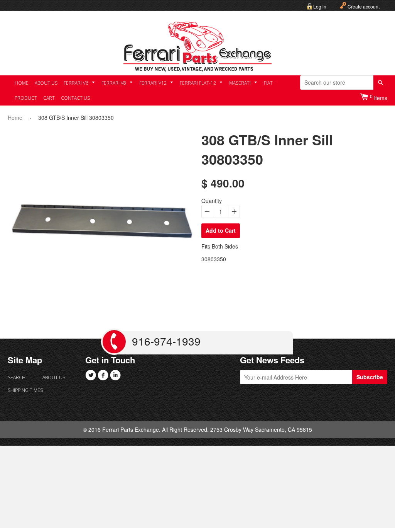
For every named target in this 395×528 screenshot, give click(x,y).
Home (22, 83)
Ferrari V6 (76, 83)
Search (16, 377)
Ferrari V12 (153, 83)
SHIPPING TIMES (25, 390)
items (378, 97)
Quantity (211, 200)
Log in (319, 6)
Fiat (268, 83)
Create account (364, 6)
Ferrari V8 (114, 83)
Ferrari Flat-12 (198, 83)
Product (26, 98)
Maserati (240, 83)
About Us (46, 83)
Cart (49, 98)
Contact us (75, 98)
